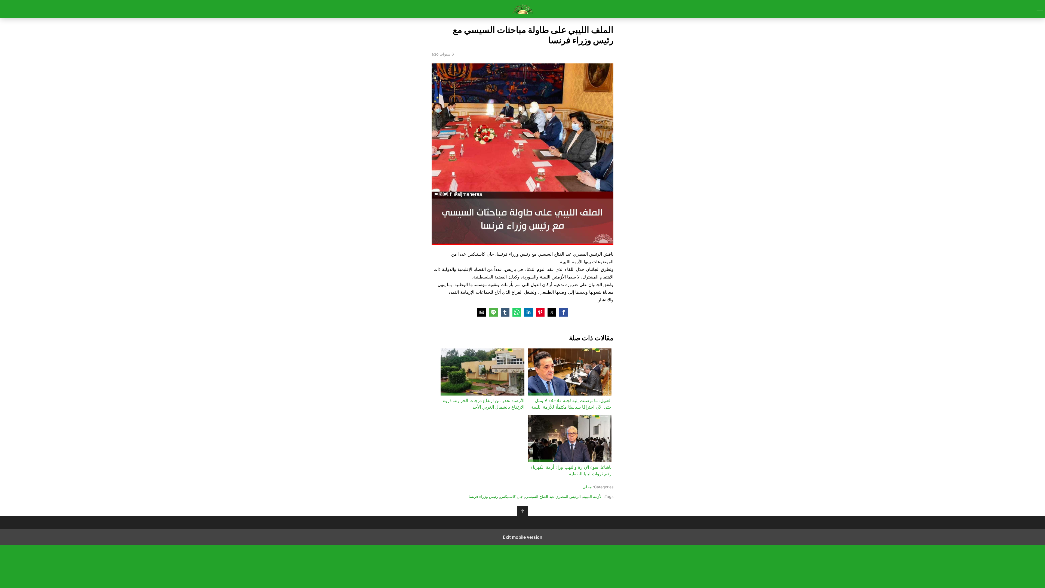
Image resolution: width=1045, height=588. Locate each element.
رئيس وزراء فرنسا (483, 496)
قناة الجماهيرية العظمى (522, 9)
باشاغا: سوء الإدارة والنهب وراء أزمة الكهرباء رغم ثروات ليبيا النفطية (571, 470)
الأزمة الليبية (593, 496)
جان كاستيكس (511, 496)
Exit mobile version (522, 537)
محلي (587, 487)
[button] (563, 312)
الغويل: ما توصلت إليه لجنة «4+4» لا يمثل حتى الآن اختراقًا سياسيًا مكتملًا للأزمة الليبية (571, 404)
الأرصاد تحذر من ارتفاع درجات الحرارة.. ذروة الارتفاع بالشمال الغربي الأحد (483, 404)
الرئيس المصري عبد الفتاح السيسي (553, 496)
